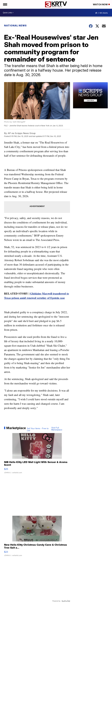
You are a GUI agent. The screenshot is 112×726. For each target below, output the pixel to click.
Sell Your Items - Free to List (38, 430)
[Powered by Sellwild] (66, 601)
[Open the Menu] (5, 4)
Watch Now (100, 4)
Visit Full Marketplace (56, 429)
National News (15, 25)
